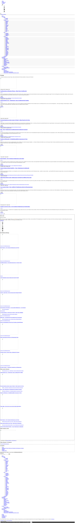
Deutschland (3, 497)
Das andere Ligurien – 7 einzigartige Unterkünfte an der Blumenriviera (10, 367)
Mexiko (7, 468)
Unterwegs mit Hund (6, 502)
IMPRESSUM (16, 452)
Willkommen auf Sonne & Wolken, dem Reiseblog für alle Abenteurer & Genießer (13, 448)
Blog (2, 455)
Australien (5, 496)
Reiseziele (3, 456)
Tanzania (7, 459)
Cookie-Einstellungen (9, 520)
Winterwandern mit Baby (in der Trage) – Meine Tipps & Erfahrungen (10, 423)
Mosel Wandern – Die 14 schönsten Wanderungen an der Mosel (12, 158)
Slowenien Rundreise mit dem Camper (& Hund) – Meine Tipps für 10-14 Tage (15, 120)
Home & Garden (4, 508)
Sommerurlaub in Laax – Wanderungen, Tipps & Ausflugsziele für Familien (14, 100)
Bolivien (7, 462)
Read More (1, 97)
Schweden (7, 493)
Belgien (7, 477)
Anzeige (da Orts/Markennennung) (5, 315)
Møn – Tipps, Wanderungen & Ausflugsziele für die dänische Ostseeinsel (13, 129)
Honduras (7, 465)
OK (31, 522)
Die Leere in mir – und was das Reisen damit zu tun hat (11, 512)
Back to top (2, 453)
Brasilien (7, 463)
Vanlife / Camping (6, 500)
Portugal (7, 491)
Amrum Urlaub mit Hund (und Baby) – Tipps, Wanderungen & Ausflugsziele (14, 168)
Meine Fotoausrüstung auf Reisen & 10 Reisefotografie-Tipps (9, 337)
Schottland (7, 492)
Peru (6, 469)
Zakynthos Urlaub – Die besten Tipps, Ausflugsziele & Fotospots (9, 352)
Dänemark (7, 478)
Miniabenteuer (6, 498)
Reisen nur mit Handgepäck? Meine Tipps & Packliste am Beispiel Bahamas (11, 322)
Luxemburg (7, 486)
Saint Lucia (7, 470)
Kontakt (3, 1)
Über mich (3, 509)
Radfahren (5, 501)
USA (6, 471)
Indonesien (7, 473)
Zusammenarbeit (4, 2)
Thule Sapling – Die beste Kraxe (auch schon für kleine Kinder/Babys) (10, 406)
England (7, 479)
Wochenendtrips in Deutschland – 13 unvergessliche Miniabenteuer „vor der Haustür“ (13, 307)
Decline (5, 520)
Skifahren (5, 505)
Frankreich (7, 482)
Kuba (6, 467)
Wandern (5, 499)
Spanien (7, 494)
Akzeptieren (2, 520)
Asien (4, 472)
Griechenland (7, 483)
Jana (1, 92)
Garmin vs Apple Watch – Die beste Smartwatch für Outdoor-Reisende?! (11, 292)
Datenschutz (3, 3)
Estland (7, 480)
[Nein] (32, 522)
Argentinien (7, 460)
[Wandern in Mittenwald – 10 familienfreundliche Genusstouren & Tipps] (10, 136)
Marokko (7, 458)
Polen (6, 490)
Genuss (3, 449)
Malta (6, 487)
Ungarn (6, 495)
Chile (6, 464)
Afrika (4, 457)
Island (6, 484)
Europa (5, 476)
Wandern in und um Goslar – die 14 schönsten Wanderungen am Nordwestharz (15, 206)
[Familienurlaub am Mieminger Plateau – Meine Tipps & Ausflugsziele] (8, 88)
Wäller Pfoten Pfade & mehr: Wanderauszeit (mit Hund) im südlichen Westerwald (15, 177)
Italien (6, 485)
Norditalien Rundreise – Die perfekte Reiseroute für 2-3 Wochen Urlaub (11, 262)
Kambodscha (7, 474)
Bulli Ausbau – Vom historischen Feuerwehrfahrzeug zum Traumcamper (11, 317)
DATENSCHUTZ (20, 452)
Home (3, 447)
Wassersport (5, 504)
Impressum (3, 516)
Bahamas (7, 461)
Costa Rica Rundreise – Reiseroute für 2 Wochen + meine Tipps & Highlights (11, 312)
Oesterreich (7, 489)
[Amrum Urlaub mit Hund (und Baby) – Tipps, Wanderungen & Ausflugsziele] (11, 165)
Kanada (7, 466)
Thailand (7, 475)
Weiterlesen (2, 220)
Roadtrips (5, 503)
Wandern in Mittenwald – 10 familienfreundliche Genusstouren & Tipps (11, 392)
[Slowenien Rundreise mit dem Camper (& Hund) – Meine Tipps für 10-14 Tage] (8, 117)
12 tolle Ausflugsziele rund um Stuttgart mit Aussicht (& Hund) (9, 277)
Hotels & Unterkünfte (7, 507)
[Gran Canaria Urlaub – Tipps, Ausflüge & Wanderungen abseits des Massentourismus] (14, 184)
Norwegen (7, 488)
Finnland (7, 481)
